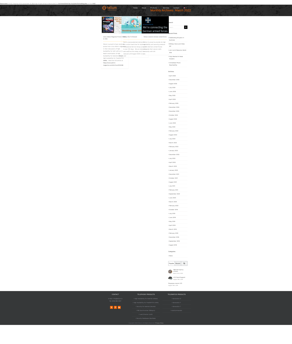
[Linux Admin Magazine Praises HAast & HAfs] (114, 24)
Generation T (177, 306)
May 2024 (172, 127)
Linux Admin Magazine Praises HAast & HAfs (114, 22)
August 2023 (173, 135)
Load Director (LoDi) (146, 314)
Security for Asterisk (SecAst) (146, 306)
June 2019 (172, 217)
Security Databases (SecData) (146, 318)
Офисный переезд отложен (178, 270)
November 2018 (174, 237)
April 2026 (172, 76)
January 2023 (173, 150)
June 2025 (172, 91)
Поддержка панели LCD (175, 283)
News (171, 255)
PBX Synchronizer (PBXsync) (146, 310)
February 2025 (173, 103)
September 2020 (174, 194)
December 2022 (174, 154)
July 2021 (172, 186)
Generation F (177, 302)
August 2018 (173, 245)
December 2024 (174, 107)
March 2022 (173, 166)
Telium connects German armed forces (155, 22)
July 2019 (172, 213)
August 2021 (173, 182)
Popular (171, 263)
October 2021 (173, 178)
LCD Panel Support (179, 277)
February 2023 (173, 146)
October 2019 (173, 209)
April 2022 (172, 162)
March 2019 (173, 229)
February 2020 (173, 205)
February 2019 (173, 233)
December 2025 (174, 79)
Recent (177, 263)
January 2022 (173, 170)
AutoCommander (176, 310)
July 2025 (172, 87)
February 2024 (173, 131)
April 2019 (172, 225)
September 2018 (174, 241)
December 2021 (174, 174)
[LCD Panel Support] (170, 277)
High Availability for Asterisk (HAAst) (146, 298)
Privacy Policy (159, 323)
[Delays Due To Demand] (135, 24)
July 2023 (172, 138)
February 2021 (173, 190)
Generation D (177, 298)
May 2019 (172, 221)
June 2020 (172, 198)
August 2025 (173, 83)
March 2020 (173, 201)
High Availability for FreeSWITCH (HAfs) (146, 302)
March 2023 (173, 142)
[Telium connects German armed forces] (155, 24)
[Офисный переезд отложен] (170, 271)
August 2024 (173, 119)
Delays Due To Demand (135, 23)
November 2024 (174, 111)
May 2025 (172, 95)
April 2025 (172, 99)
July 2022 (172, 158)
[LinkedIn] (119, 307)
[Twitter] (111, 307)
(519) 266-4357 (116, 301)
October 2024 (173, 115)
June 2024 (172, 123)
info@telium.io (117, 298)
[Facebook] (115, 307)
